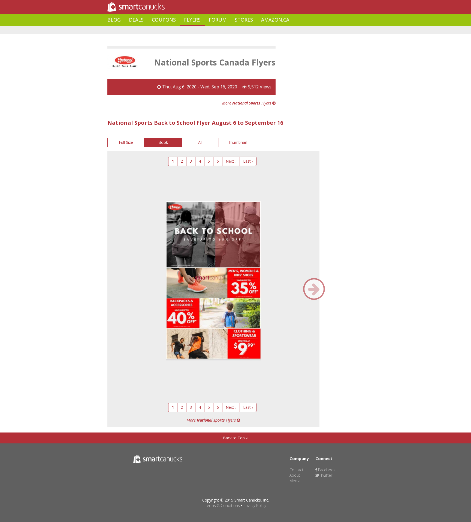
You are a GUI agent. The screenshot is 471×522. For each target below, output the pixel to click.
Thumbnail (237, 142)
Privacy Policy (254, 505)
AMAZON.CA (275, 19)
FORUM (218, 19)
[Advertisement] (206, 30)
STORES (244, 19)
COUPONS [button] (164, 19)
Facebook (326, 469)
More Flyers (247, 103)
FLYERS (192, 19)
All (200, 142)
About (294, 475)
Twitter (325, 475)
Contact (296, 469)
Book (163, 142)
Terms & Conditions (222, 505)
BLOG (114, 19)
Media (294, 480)
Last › (248, 161)
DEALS (136, 19)
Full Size (126, 142)
